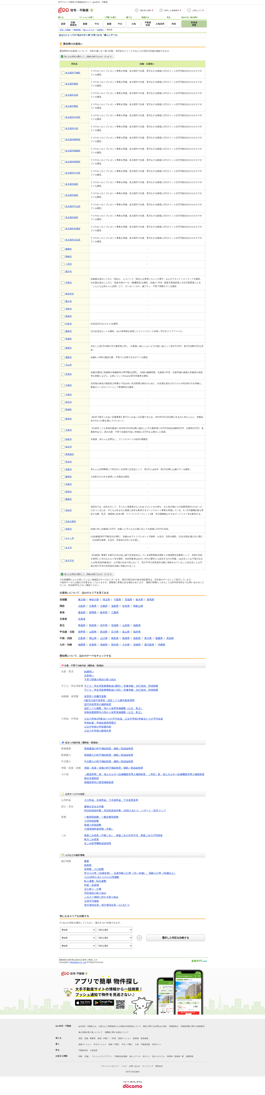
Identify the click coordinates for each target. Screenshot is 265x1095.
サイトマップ (147, 1066)
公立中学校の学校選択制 (97, 726)
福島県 (137, 625)
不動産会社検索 (120, 1056)
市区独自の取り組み (95, 893)
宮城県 (115, 625)
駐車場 (136, 1038)
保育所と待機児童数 (95, 696)
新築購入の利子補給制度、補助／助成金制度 (108, 755)
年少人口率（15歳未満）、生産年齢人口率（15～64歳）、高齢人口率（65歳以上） (130, 873)
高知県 (170, 638)
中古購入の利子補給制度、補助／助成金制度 (108, 761)
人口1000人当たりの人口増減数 (101, 877)
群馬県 (150, 599)
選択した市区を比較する (175, 937)
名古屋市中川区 (72, 173)
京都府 (104, 606)
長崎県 (104, 644)
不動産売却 (83, 1050)
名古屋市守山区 (72, 206)
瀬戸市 (68, 271)
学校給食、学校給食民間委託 (100, 722)
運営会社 (159, 1066)
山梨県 (92, 631)
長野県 (81, 631)
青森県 (81, 625)
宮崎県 (137, 644)
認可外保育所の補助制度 (97, 704)
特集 (80, 1056)
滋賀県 (115, 606)
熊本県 (115, 644)
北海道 (81, 619)
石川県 (115, 631)
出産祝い (89, 675)
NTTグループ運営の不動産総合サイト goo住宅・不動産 (83, 2)
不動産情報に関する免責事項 (192, 1026)
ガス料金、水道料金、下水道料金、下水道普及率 (111, 800)
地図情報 (189, 1056)
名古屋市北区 (71, 95)
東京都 (81, 599)
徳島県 (137, 638)
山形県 (126, 625)
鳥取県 (115, 638)
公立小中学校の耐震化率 (97, 730)
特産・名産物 (91, 885)
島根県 (126, 638)
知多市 (68, 439)
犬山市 (68, 365)
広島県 (81, 638)
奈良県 (126, 606)
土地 (137, 1044)
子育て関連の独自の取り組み (100, 679)
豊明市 (68, 476)
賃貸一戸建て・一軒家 (107, 1038)
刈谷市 (68, 323)
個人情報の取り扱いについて (90, 1032)
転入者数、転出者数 (95, 881)
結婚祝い (89, 671)
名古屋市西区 (71, 106)
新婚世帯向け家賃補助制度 (99, 782)
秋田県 (92, 625)
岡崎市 (68, 256)
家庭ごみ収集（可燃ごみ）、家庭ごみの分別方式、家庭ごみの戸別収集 (123, 835)
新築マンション (85, 1044)
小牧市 (68, 394)
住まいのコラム (158, 1056)
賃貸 (80, 1038)
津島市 (68, 309)
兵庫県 (92, 606)
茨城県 (128, 599)
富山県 (126, 631)
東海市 (68, 419)
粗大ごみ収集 (91, 839)
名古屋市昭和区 (72, 139)
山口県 (104, 638)
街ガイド (146, 1056)
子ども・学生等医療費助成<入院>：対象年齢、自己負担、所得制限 (121, 690)
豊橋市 (68, 249)
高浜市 (68, 462)
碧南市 (68, 316)
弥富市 (68, 529)
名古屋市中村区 (72, 117)
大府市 (68, 430)
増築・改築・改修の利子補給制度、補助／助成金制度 (113, 768)
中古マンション (100, 1044)
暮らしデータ (134, 1056)
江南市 (68, 385)
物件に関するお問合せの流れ (155, 1026)
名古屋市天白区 (72, 240)
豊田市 (68, 331)
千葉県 (117, 599)
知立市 (68, 446)
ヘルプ (124, 1066)
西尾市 (68, 348)
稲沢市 (68, 402)
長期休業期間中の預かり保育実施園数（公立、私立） (113, 712)
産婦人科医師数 (92, 825)
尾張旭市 (69, 454)
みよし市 (69, 538)
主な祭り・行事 (92, 889)
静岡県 (92, 612)
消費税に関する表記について (117, 1032)
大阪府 (81, 606)
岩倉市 (68, 469)
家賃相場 (144, 1038)
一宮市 (68, 264)
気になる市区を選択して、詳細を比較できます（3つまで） (88, 56)
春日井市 (69, 294)
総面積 (88, 865)
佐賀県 (92, 644)
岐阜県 (104, 612)
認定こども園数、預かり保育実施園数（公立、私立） (113, 708)
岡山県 (92, 638)
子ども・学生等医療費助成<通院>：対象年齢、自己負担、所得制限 (121, 686)
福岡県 (81, 644)
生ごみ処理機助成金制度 (97, 843)
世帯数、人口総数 (94, 869)
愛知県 (81, 612)
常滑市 (68, 374)
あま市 (68, 547)
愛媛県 (159, 638)
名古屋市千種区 (72, 72)
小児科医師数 (91, 821)
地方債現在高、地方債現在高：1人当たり (107, 905)
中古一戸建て (127, 1044)
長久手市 (69, 560)
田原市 (68, 491)
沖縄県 (161, 644)
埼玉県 (106, 599)
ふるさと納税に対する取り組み (101, 897)
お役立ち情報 (61, 1056)
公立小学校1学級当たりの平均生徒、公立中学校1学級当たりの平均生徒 (123, 718)
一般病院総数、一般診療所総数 (101, 817)
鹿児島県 (149, 644)
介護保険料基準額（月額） (99, 829)
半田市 (68, 282)
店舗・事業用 (89, 1038)
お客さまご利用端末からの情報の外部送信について (120, 1026)
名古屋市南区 (71, 195)
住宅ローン (156, 1044)
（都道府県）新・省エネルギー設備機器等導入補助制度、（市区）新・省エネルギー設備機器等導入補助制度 (144, 774)
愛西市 (68, 499)
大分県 (126, 644)
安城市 (68, 338)
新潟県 (104, 631)
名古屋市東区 (71, 84)
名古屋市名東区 (72, 228)
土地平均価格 (91, 901)
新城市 (68, 409)
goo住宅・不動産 (63, 1026)
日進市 (68, 484)
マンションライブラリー (102, 1056)
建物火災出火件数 (94, 806)
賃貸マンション (124, 1038)
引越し (87, 1056)
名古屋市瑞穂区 (72, 150)
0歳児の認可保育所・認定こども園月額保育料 (109, 700)
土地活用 (93, 1050)
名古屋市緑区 (71, 217)
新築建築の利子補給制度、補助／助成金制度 (108, 748)
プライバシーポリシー (110, 1066)
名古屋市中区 (71, 128)
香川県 (148, 638)
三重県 (115, 612)
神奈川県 (94, 599)
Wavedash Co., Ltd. (78, 962)
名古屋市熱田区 (72, 161)
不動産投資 (145, 1044)
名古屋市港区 (71, 184)
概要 (86, 861)
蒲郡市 (68, 357)
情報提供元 (173, 1026)
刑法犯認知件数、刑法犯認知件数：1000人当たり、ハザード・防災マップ (125, 810)
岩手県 (104, 625)
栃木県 (139, 599)
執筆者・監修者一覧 (175, 1056)
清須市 (68, 510)
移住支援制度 (91, 778)
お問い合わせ (134, 1066)
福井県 (137, 631)
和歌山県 (138, 606)
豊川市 (68, 301)
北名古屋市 (70, 521)
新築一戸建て (114, 1044)
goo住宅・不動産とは (87, 1026)
